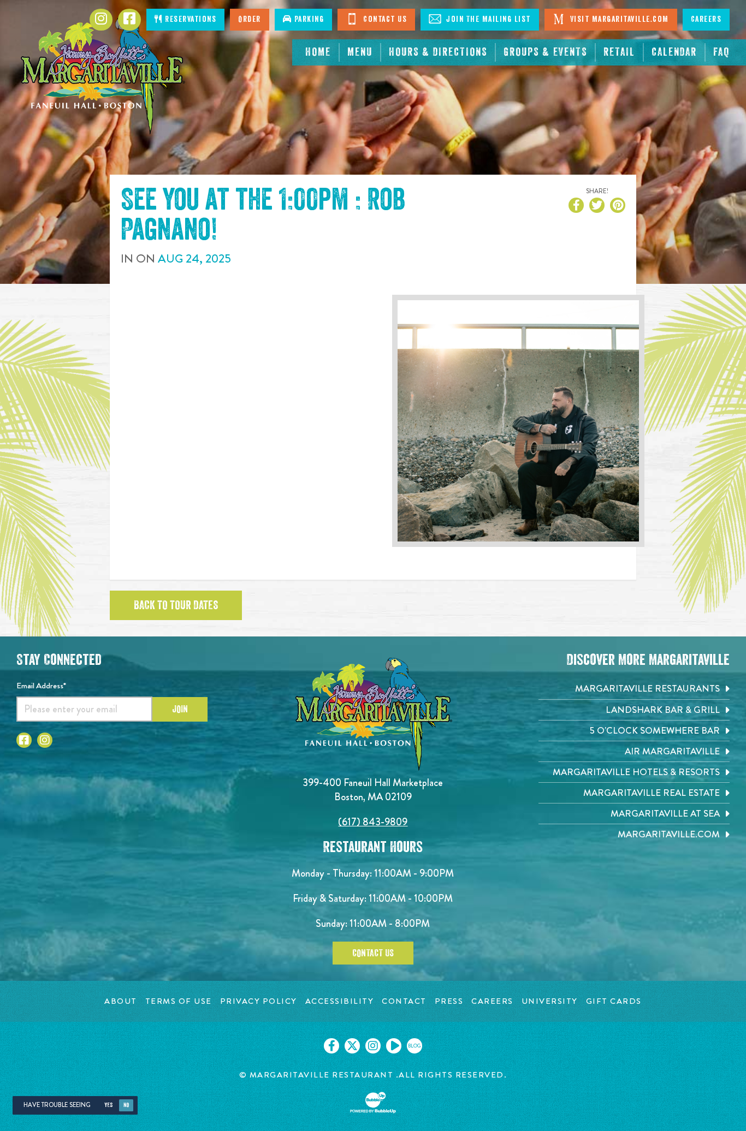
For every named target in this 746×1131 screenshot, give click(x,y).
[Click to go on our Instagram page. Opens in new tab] (373, 1045)
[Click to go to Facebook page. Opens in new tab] (129, 20)
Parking (308, 19)
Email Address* (41, 686)
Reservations (190, 19)
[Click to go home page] (102, 75)
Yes (108, 1105)
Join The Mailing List (487, 19)
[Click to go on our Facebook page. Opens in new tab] (331, 1045)
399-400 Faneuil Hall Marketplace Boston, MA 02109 (373, 789)
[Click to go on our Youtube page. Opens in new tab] (393, 1045)
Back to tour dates (176, 605)
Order (249, 19)
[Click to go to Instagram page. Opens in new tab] (101, 20)
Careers (706, 19)
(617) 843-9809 (372, 821)
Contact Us (384, 19)
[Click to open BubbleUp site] (373, 1103)
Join (180, 709)
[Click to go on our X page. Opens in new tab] (352, 1045)
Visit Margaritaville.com (618, 19)
